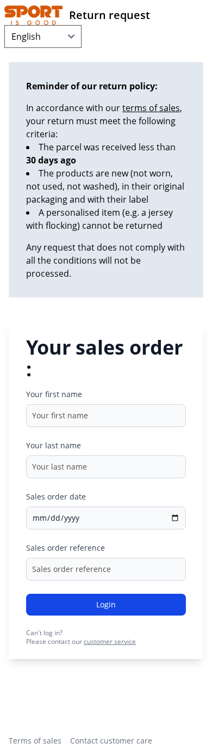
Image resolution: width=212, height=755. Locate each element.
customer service (110, 641)
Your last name (53, 445)
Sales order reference (65, 548)
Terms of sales (35, 740)
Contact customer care (111, 740)
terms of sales (151, 108)
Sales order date (56, 496)
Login (106, 604)
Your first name (54, 394)
